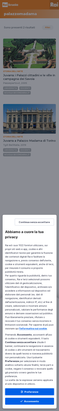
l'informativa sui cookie (33, 328)
